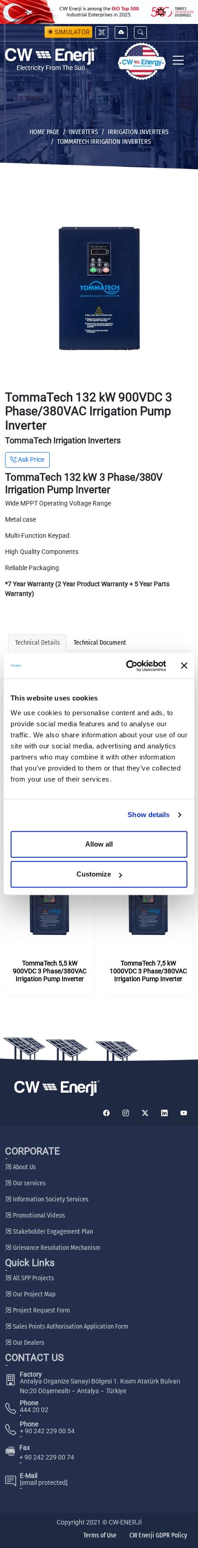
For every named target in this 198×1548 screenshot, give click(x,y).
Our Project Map (33, 1294)
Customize (93, 874)
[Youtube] (183, 1113)
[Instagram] (125, 1113)
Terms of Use (99, 1535)
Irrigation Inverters (138, 132)
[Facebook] (106, 1113)
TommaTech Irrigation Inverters (104, 142)
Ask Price (30, 459)
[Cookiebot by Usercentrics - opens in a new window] (126, 666)
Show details (148, 814)
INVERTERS (83, 132)
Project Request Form (41, 1310)
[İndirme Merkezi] (121, 32)
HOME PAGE (44, 132)
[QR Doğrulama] (101, 32)
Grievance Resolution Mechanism (56, 1248)
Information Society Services (50, 1199)
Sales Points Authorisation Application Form (70, 1326)
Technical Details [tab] (37, 643)
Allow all (99, 844)
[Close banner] (184, 666)
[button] (140, 32)
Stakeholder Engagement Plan (52, 1232)
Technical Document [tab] (100, 643)
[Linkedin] (164, 1113)
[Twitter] (145, 1113)
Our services (29, 1183)
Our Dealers (28, 1343)
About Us (24, 1167)
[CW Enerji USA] (141, 61)
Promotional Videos (38, 1215)
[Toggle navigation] (178, 61)
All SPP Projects (33, 1278)
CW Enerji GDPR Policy (158, 1535)
